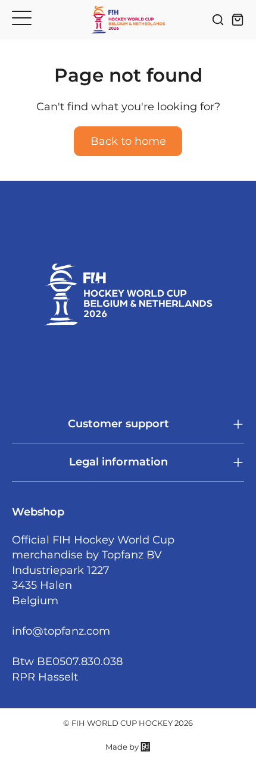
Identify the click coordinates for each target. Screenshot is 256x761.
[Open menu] (22, 17)
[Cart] (237, 19)
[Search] (217, 19)
